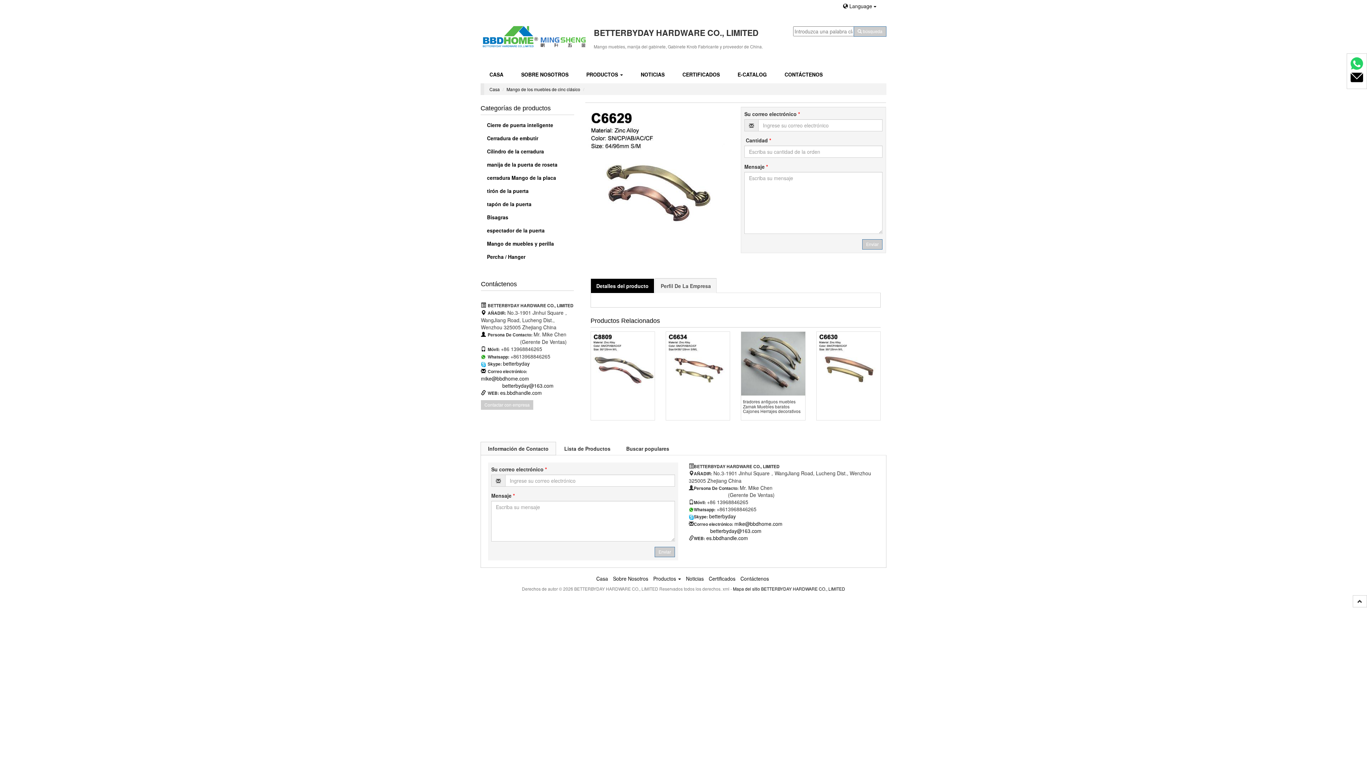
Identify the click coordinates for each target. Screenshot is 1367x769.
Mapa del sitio (746, 589)
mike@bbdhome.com (505, 378)
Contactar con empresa (507, 405)
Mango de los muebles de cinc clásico (543, 89)
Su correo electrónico (772, 113)
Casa (496, 74)
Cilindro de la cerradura (515, 151)
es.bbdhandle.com (521, 392)
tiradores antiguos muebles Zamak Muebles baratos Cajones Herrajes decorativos (772, 406)
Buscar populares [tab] (647, 448)
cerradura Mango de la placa (521, 177)
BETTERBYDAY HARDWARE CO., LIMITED (803, 589)
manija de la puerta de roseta (521, 164)
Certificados (701, 74)
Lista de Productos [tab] (587, 448)
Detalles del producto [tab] (622, 285)
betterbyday (516, 363)
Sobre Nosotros (545, 74)
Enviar (872, 244)
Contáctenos (804, 74)
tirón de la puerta (507, 190)
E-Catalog (752, 74)
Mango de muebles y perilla (520, 243)
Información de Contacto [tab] (518, 448)
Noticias (653, 74)
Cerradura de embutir (512, 138)
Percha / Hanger (505, 256)
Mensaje (756, 166)
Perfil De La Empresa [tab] (686, 285)
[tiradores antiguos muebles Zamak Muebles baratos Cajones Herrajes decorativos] (773, 364)
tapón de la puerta (508, 204)
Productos (602, 74)
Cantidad (757, 140)
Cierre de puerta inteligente (519, 125)
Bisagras (497, 217)
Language (861, 6)
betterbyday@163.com (528, 385)
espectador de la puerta (515, 230)
